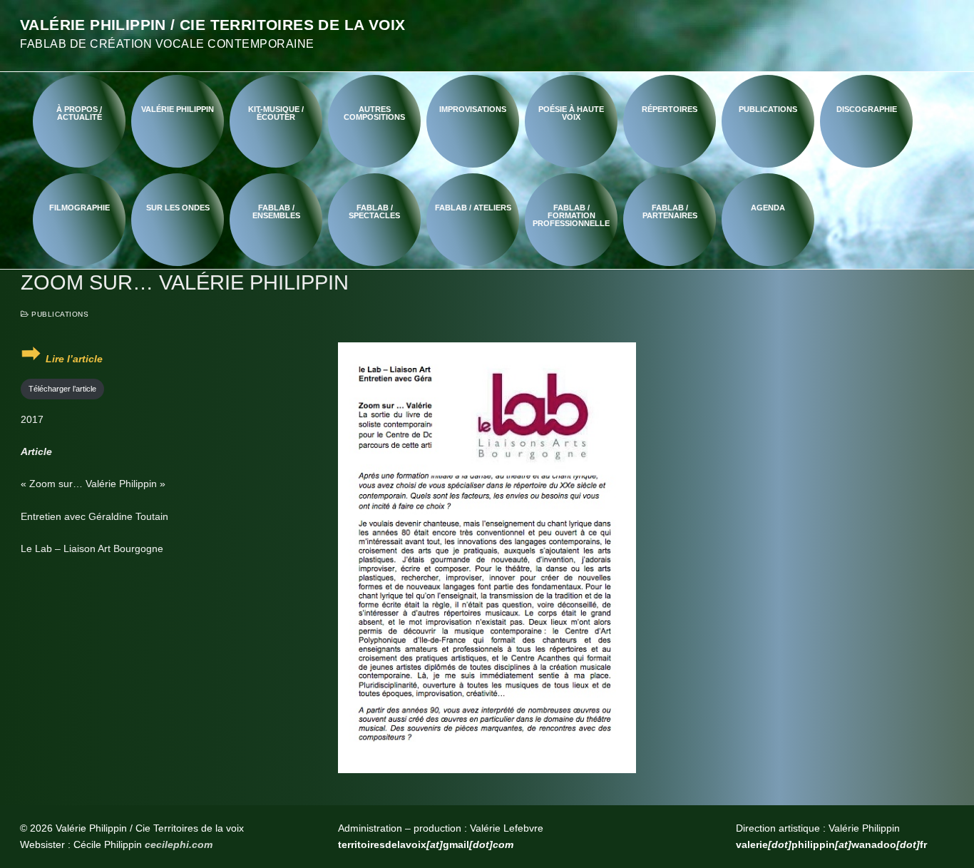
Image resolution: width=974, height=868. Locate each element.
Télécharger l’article (62, 388)
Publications (58, 314)
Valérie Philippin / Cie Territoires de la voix (212, 24)
